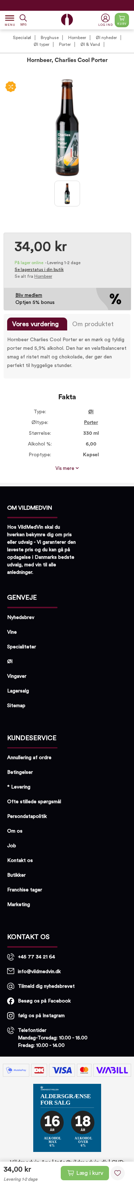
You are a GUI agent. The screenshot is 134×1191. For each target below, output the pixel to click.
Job (11, 845)
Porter (65, 44)
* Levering (18, 787)
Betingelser (20, 772)
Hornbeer (77, 37)
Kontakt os (20, 860)
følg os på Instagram (41, 1015)
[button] (106, 20)
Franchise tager (24, 889)
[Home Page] (67, 19)
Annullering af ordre (29, 757)
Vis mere (65, 468)
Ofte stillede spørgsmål (34, 801)
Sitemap (16, 705)
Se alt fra (33, 276)
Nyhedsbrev (20, 617)
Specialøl (22, 37)
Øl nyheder (106, 37)
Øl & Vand (90, 44)
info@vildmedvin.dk (39, 971)
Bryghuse (50, 37)
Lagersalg (18, 691)
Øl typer (41, 44)
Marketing (18, 904)
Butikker (16, 875)
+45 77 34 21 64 (36, 956)
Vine (12, 632)
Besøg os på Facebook (44, 1001)
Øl (91, 411)
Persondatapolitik (27, 816)
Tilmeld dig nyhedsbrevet (46, 986)
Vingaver (16, 676)
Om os (15, 831)
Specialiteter (21, 646)
